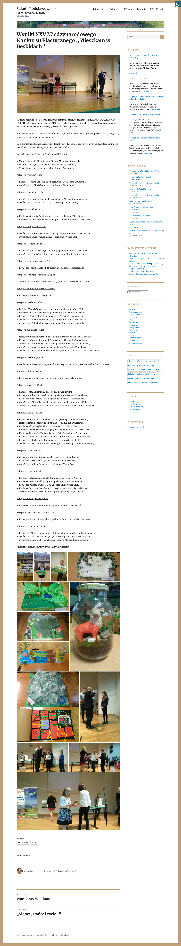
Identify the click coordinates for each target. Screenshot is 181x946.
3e (150, 361)
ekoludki (142, 370)
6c (129, 366)
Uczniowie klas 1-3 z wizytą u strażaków (145, 183)
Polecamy (133, 330)
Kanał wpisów (134, 404)
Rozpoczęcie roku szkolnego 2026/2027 (145, 171)
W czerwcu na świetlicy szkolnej (142, 201)
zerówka (155, 383)
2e (134, 361)
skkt (153, 378)
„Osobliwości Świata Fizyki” (146, 271)
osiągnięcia (150, 374)
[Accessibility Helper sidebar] (178, 4)
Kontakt (160, 9)
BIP (151, 9)
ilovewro (132, 259)
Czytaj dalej (133, 73)
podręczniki (133, 378)
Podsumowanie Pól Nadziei (139, 216)
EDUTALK (132, 370)
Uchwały (132, 335)
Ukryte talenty (134, 338)
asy (152, 366)
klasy (158, 370)
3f (154, 361)
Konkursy (61, 871)
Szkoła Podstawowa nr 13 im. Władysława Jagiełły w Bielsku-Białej (43, 935)
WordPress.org (135, 409)
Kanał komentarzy (136, 407)
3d (146, 361)
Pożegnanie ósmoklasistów (140, 189)
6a (159, 361)
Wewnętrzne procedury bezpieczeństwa (145, 115)
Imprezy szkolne (135, 312)
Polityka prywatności (135, 427)
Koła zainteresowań (137, 315)
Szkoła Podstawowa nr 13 (39, 8)
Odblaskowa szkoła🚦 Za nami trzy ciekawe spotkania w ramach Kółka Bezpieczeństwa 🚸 (146, 266)
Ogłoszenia (133, 322)
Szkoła (113, 9)
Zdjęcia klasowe (135, 343)
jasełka (150, 370)
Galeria (132, 309)
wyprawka (146, 383)
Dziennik (141, 9)
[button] (25, 567)
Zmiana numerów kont (138, 78)
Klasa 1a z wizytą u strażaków (147, 274)
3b (142, 361)
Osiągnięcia (133, 325)
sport (159, 378)
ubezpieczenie (133, 383)
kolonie (131, 374)
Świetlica (132, 333)
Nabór (131, 320)
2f (138, 361)
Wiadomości (71, 871)
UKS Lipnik (128, 9)
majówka (140, 374)
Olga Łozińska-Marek (32, 871)
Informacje (98, 9)
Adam (131, 264)
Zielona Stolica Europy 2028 (140, 177)
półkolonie (144, 378)
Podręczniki (134, 328)
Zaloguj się (133, 402)
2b (129, 361)
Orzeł (131, 253)
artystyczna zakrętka (141, 366)
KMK (131, 271)
